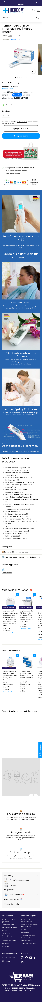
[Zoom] (33, 71)
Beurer (10, 36)
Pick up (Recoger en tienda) (9, 937)
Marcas (4, 930)
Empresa (24, 929)
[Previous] (31, 796)
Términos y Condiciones (29, 938)
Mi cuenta (5, 946)
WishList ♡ (5, 943)
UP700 (20, 4)
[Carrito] (33, 10)
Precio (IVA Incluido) (10, 83)
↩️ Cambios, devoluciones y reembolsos (19, 557)
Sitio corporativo (26, 941)
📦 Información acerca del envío (16, 552)
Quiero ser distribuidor (29, 943)
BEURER (15, 650)
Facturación (6, 933)
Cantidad (6, 111)
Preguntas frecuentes (9, 927)
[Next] (36, 796)
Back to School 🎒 (22, 590)
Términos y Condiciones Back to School (29, 926)
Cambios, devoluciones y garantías (10, 921)
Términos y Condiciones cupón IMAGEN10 (29, 921)
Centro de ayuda (8, 925)
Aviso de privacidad (28, 935)
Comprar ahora (21, 136)
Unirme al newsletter (9, 941)
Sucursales (25, 932)
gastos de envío (22, 122)
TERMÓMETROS (15, 40)
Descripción (7, 547)
